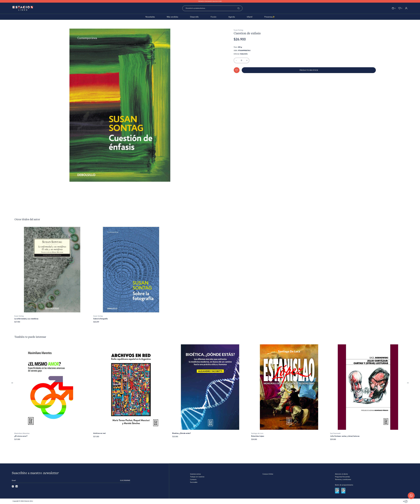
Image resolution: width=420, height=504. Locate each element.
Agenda (231, 17)
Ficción (213, 17)
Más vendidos (172, 17)
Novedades (150, 17)
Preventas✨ (269, 17)
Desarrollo (194, 17)
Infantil (249, 17)
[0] (393, 8)
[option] (52, 274)
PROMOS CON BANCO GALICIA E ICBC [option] (210, 1)
